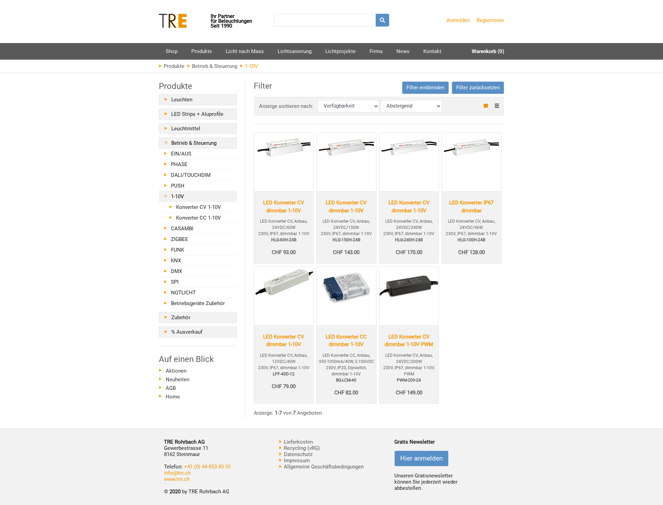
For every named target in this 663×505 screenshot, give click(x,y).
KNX (176, 260)
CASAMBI (182, 228)
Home (173, 397)
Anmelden (458, 20)
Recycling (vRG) (301, 448)
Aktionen (176, 371)
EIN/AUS (181, 154)
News (403, 51)
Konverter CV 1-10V (198, 207)
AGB (171, 388)
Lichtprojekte (340, 51)
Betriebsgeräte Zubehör (198, 303)
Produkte (201, 54)
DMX (176, 271)
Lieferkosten (297, 442)
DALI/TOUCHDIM (191, 175)
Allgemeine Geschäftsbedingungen (323, 467)
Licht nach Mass (245, 51)
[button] (425, 87)
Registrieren (490, 20)
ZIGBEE (179, 239)
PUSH (177, 186)
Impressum (296, 460)
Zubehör (180, 317)
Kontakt (432, 51)
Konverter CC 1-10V (198, 218)
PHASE (179, 164)
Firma (376, 51)
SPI (175, 282)
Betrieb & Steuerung (214, 66)
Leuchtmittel (185, 128)
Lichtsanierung (294, 51)
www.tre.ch (177, 479)
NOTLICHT (183, 293)
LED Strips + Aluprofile (197, 114)
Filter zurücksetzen (478, 87)
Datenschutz (297, 454)
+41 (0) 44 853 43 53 (207, 467)
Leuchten (181, 100)
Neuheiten (177, 379)
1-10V (177, 196)
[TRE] (185, 21)
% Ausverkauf (186, 332)
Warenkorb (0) (488, 51)
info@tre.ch (177, 473)
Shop (171, 51)
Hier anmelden (421, 458)
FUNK (177, 250)
